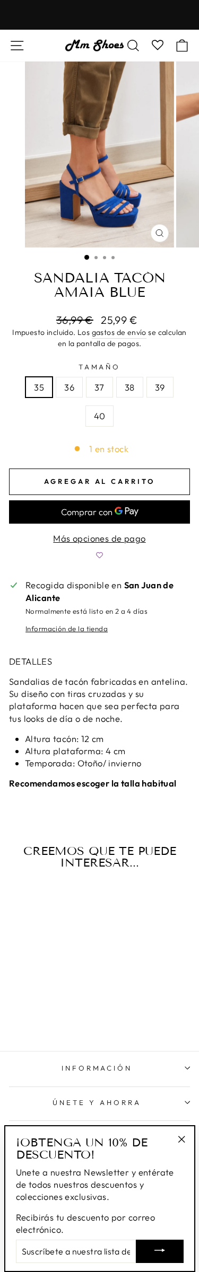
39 (160, 387)
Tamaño (100, 367)
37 (99, 387)
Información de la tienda (66, 628)
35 (39, 387)
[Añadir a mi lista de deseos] (99, 555)
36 (69, 387)
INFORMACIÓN (97, 1068)
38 (130, 387)
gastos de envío (119, 332)
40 (100, 415)
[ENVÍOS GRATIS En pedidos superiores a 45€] (99, 14)
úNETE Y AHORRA (97, 1102)
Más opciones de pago (99, 538)
